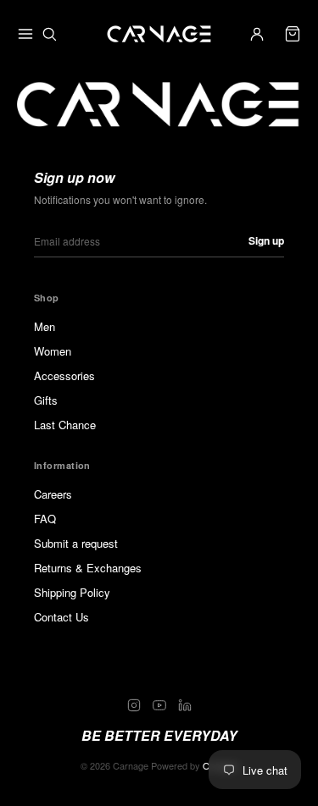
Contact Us (61, 617)
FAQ (45, 519)
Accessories (64, 375)
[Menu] (25, 33)
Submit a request (76, 543)
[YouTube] (159, 705)
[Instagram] (134, 705)
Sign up (266, 240)
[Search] (49, 33)
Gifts (46, 400)
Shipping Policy (72, 592)
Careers (53, 494)
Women (52, 351)
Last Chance (65, 425)
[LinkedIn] (185, 705)
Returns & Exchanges (88, 568)
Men (44, 326)
